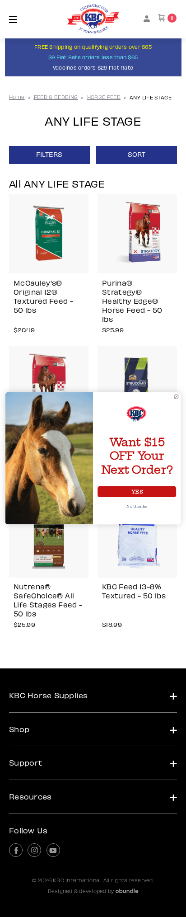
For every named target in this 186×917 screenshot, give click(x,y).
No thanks (136, 506)
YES (136, 492)
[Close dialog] (176, 397)
